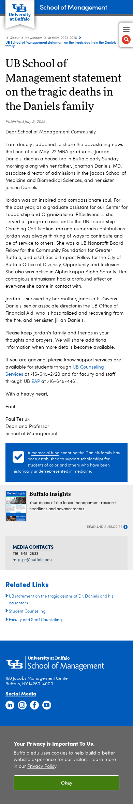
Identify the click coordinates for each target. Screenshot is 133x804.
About (14, 38)
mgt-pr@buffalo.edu (32, 560)
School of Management (73, 6)
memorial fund (45, 453)
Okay (66, 783)
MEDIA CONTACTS (33, 546)
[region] (66, 765)
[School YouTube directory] (46, 705)
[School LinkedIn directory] (9, 705)
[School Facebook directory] (34, 705)
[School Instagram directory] (22, 705)
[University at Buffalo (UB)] (19, 10)
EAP (35, 381)
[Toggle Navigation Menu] (126, 35)
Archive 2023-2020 (62, 38)
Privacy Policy (41, 766)
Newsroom (33, 38)
